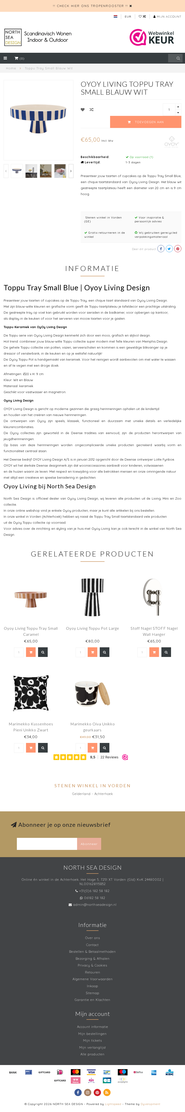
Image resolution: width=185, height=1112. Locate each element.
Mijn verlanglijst (92, 1047)
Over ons (92, 938)
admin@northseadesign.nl (95, 905)
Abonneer (89, 844)
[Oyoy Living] (171, 141)
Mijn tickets (92, 1040)
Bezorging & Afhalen (93, 958)
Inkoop (92, 986)
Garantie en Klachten (92, 1000)
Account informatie (92, 1027)
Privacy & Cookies (92, 965)
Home (11, 68)
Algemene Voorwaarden (93, 979)
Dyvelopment (150, 1104)
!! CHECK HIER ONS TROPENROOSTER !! (90, 6)
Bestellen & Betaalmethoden (92, 951)
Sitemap (92, 993)
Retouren (92, 972)
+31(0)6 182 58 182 (94, 891)
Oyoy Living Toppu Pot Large (92, 628)
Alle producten (92, 1054)
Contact (92, 945)
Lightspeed (113, 1104)
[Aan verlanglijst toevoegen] (83, 109)
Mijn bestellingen (92, 1034)
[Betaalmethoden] (13, 1072)
